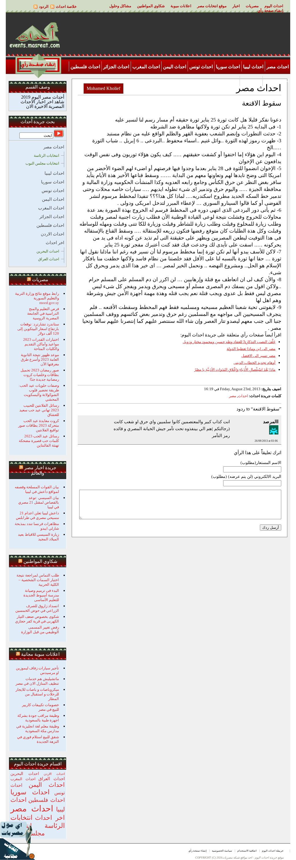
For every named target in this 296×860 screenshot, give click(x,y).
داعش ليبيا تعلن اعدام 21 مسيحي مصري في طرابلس (37, 515)
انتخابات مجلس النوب (42, 163)
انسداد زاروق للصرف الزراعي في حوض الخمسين (37, 608)
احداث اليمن (174, 66)
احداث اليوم (273, 6)
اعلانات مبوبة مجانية (40, 654)
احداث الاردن (276, 81)
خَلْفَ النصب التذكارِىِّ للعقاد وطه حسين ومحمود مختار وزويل (229, 342)
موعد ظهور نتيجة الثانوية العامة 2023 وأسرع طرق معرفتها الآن (40, 359)
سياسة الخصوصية (222, 850)
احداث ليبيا (253, 66)
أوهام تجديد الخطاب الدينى (254, 362)
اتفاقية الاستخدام (247, 850)
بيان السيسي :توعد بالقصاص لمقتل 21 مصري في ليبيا (38, 502)
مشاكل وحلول (120, 6)
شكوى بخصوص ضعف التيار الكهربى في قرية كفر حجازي (37, 618)
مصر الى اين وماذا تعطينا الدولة (251, 349)
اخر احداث (251, 81)
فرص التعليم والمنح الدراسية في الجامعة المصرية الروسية (43, 313)
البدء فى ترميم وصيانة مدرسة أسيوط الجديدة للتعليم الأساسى (41, 595)
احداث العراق (48, 259)
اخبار (236, 6)
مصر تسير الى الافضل (258, 355)
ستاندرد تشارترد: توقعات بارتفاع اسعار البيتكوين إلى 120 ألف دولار (38, 329)
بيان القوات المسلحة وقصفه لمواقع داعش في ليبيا (37, 489)
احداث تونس (201, 66)
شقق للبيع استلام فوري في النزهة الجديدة (38, 739)
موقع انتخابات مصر (212, 6)
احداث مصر (278, 66)
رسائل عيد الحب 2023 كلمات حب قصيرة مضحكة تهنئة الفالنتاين (39, 441)
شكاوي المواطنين (151, 6)
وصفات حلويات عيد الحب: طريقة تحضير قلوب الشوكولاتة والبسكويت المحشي (38, 392)
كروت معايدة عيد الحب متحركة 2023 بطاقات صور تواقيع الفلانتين (38, 425)
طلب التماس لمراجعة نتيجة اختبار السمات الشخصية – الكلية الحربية (37, 580)
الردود (44, 6)
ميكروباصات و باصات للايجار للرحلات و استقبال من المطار (37, 694)
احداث (243, 396)
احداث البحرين (47, 251)
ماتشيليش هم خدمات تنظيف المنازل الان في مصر (37, 681)
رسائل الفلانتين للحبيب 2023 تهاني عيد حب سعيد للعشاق (39, 410)
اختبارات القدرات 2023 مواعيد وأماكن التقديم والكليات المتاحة (41, 344)
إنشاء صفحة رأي (270, 10)
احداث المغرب (146, 66)
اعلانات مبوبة (181, 6)
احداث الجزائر (116, 66)
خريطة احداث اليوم (273, 850)
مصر (232, 396)
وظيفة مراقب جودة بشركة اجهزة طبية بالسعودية (38, 717)
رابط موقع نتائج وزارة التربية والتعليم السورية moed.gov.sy (37, 298)
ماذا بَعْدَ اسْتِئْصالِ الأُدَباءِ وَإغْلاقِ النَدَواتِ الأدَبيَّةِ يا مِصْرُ (234, 369)
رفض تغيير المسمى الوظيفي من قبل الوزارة (40, 629)
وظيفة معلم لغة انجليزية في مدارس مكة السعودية (37, 728)
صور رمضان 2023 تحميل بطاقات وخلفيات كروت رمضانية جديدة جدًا (40, 375)
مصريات (252, 6)
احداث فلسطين (85, 66)
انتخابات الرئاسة (46, 155)
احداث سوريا (228, 66)
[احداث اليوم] (35, 47)
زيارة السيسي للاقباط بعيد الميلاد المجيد (38, 536)
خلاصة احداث (66, 6)
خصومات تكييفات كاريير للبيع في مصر (40, 707)
